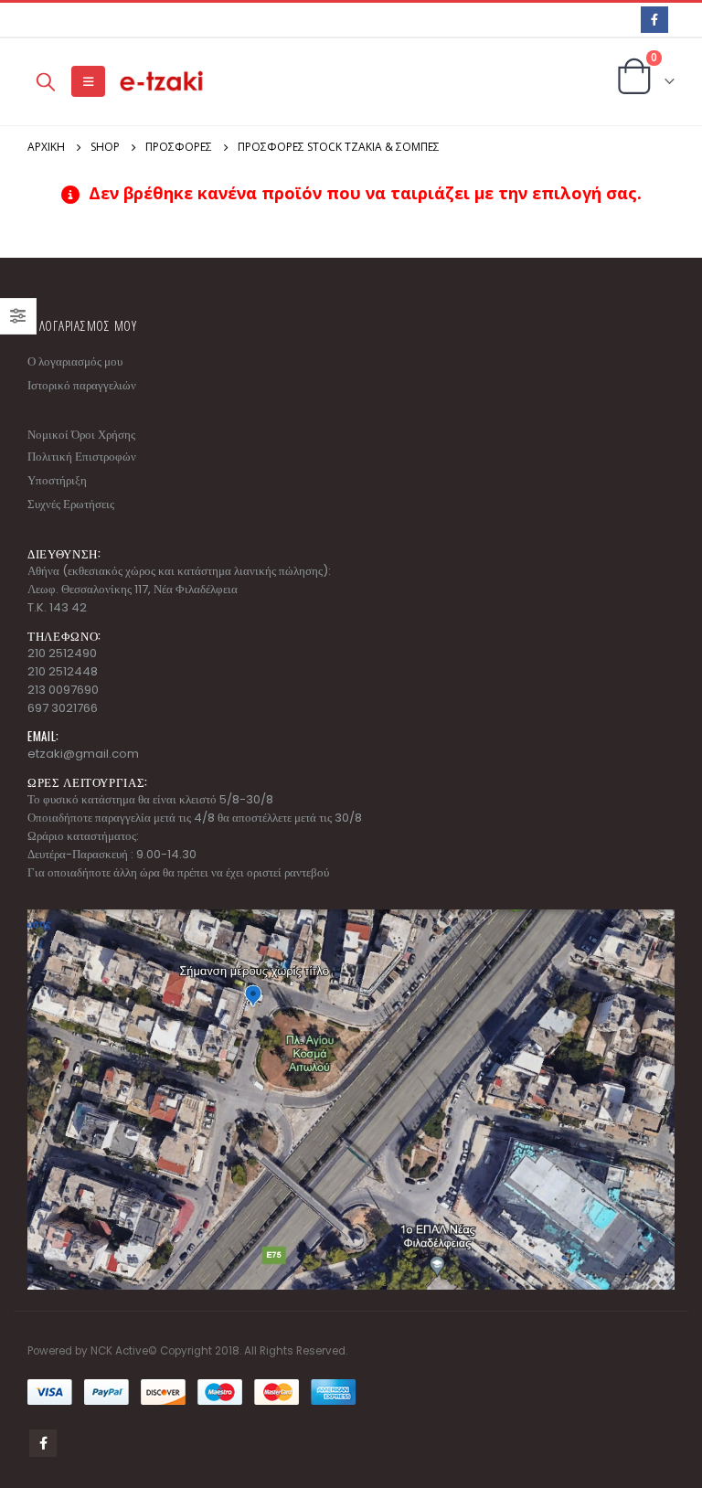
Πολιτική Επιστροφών (81, 456)
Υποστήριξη (57, 480)
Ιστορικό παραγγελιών (81, 385)
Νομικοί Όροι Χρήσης (81, 434)
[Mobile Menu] (88, 81)
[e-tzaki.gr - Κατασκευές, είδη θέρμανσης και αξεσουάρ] (162, 82)
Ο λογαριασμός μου (74, 361)
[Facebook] (654, 19)
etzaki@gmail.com (83, 753)
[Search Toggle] (45, 81)
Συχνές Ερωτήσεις (70, 504)
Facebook (43, 1443)
